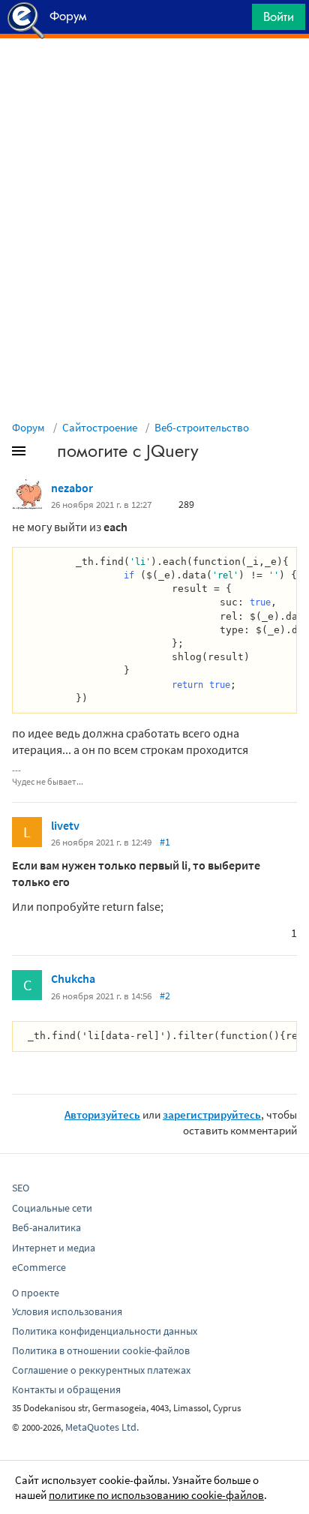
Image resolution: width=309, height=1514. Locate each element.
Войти (278, 17)
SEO (20, 1187)
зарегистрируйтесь (212, 1114)
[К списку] (44, 454)
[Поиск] (235, 21)
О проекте (35, 1292)
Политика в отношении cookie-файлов (101, 1350)
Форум (28, 427)
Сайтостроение (99, 427)
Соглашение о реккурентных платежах (101, 1370)
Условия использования (67, 1311)
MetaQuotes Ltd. (102, 1427)
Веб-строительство (201, 427)
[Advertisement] (154, 75)
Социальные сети (52, 1208)
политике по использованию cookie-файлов (156, 1495)
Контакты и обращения (66, 1389)
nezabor (72, 487)
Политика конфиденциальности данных (104, 1331)
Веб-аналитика (46, 1227)
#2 (165, 995)
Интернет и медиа (53, 1247)
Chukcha (73, 978)
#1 (165, 842)
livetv (65, 825)
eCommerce (39, 1267)
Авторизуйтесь (102, 1114)
